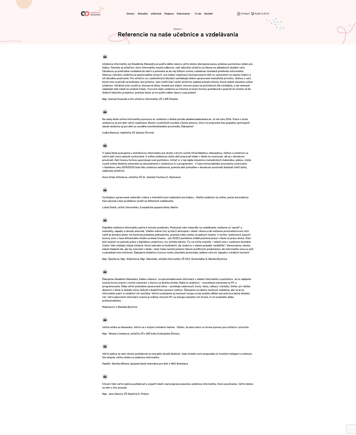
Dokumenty (183, 13)
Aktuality (143, 13)
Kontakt (208, 13)
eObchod (156, 13)
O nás (198, 13)
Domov (131, 13)
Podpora (169, 13)
